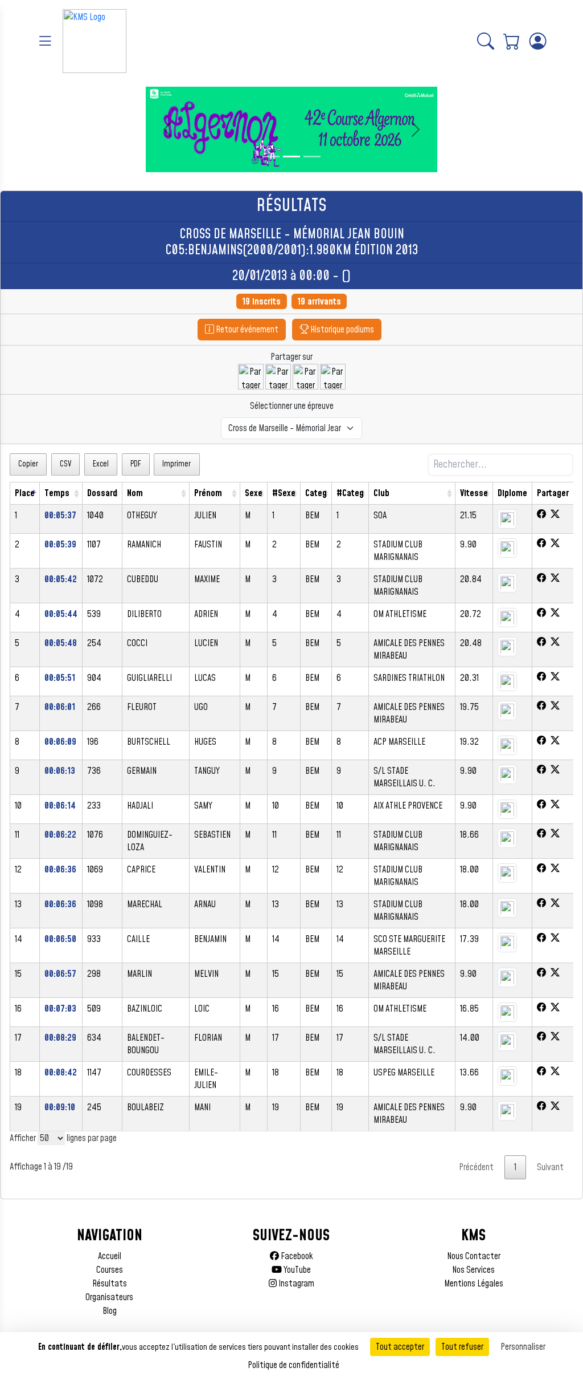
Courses (109, 1270)
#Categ (350, 493)
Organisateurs (109, 1297)
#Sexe (283, 493)
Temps (56, 493)
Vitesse (474, 493)
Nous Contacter (473, 1256)
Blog (109, 1311)
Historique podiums (341, 329)
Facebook (296, 1256)
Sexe (253, 493)
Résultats (109, 1283)
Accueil (109, 1256)
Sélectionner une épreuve (292, 406)
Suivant (550, 1167)
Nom (135, 493)
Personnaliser (522, 1347)
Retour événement (246, 329)
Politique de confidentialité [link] (293, 1365)
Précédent (476, 1167)
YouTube (296, 1270)
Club (381, 493)
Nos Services (473, 1270)
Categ (316, 493)
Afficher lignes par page (63, 1138)
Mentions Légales (473, 1283)
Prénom (208, 493)
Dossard (102, 493)
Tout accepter (400, 1347)
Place (25, 493)
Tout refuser (462, 1347)
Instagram (295, 1283)
